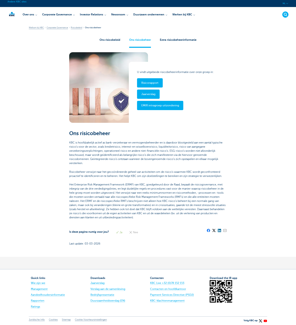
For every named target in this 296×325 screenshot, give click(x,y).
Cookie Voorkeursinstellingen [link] (91, 319)
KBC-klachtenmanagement (167, 300)
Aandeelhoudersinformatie (48, 294)
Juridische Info (37, 319)
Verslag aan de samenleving (107, 289)
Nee (135, 232)
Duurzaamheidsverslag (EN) (107, 300)
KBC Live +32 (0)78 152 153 (167, 283)
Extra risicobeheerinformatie (178, 39)
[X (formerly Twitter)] (214, 230)
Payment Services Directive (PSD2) (172, 294)
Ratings (35, 306)
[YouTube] (265, 320)
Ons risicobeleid (110, 39)
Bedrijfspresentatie (102, 294)
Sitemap (66, 319)
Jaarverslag (97, 283)
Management (39, 289)
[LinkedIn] (219, 230)
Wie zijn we (38, 283)
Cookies (53, 319)
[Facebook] (208, 230)
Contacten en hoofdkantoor (168, 289)
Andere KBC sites (17, 1)
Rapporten (37, 300)
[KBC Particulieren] (12, 14)
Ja (120, 232)
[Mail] (225, 230)
